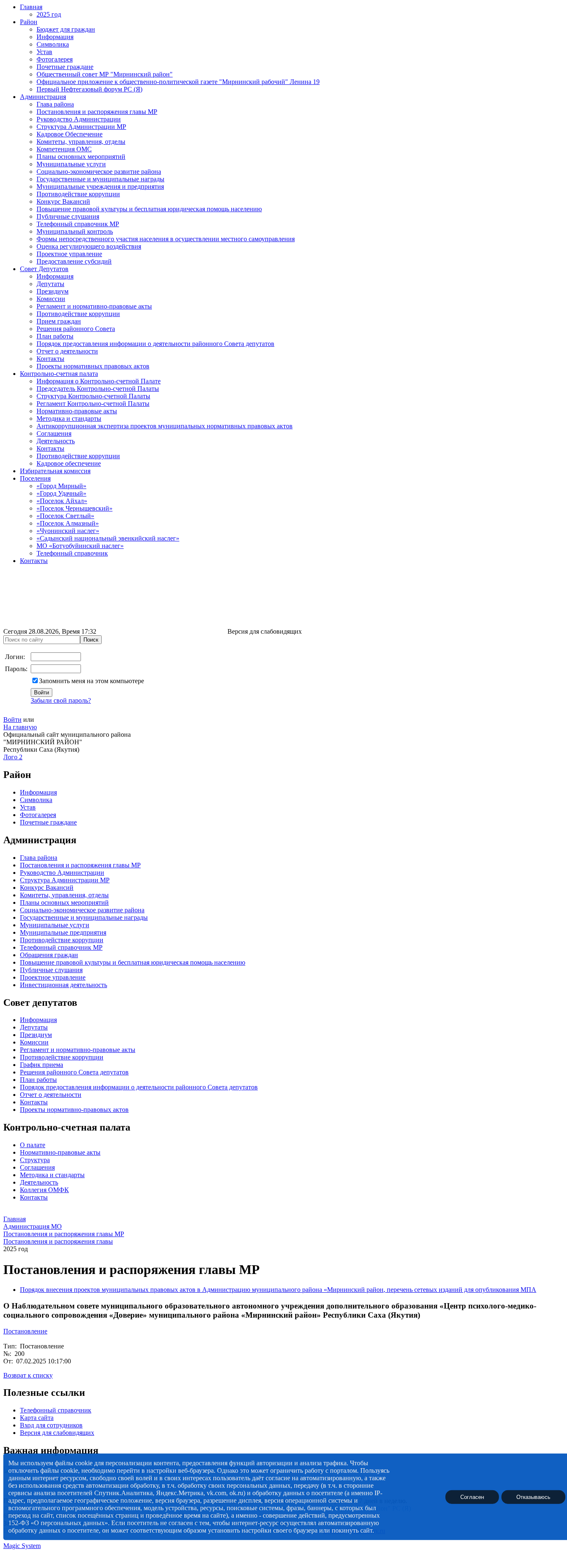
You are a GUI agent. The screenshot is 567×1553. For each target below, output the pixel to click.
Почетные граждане (65, 66)
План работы (55, 336)
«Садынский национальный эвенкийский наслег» (108, 538)
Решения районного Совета (76, 328)
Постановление (25, 1331)
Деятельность (56, 440)
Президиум (52, 291)
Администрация (43, 96)
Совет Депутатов (44, 268)
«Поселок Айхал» (62, 500)
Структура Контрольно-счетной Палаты (93, 396)
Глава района (55, 104)
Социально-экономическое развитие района (99, 171)
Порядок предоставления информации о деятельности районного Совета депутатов (155, 343)
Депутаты (50, 283)
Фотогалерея (55, 59)
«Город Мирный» (61, 485)
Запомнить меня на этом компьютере (91, 680)
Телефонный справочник (72, 553)
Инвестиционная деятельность (63, 984)
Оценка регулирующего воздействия (89, 246)
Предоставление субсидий (74, 261)
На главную (20, 727)
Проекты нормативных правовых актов (93, 366)
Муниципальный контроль (75, 231)
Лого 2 (12, 756)
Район (28, 21)
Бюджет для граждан (66, 29)
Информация (55, 36)
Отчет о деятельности (67, 351)
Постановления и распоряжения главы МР (97, 111)
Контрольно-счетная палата (59, 373)
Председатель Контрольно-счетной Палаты (98, 388)
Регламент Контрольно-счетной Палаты (93, 403)
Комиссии (51, 298)
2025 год (49, 14)
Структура (35, 1159)
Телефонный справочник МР (78, 223)
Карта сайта (37, 1417)
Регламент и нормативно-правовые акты (94, 306)
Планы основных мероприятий (81, 156)
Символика (53, 44)
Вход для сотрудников (51, 1425)
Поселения (35, 478)
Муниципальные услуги (71, 164)
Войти (12, 719)
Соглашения (54, 433)
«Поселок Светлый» (65, 515)
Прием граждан (59, 321)
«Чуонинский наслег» (68, 530)
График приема (41, 1064)
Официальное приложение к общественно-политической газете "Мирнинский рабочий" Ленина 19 (178, 81)
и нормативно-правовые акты (92, 1049)
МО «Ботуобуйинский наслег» (80, 545)
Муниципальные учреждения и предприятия (100, 186)
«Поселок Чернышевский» (74, 508)
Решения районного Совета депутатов (74, 1072)
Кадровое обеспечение (69, 463)
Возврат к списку (28, 1375)
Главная (31, 6)
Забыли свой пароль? (61, 700)
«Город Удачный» (61, 493)
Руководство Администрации (79, 119)
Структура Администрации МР (81, 126)
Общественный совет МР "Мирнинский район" (105, 74)
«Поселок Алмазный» (68, 523)
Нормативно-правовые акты (77, 411)
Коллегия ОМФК (44, 1189)
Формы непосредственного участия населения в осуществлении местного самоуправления (166, 238)
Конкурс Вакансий (63, 201)
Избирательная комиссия (55, 470)
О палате (32, 1144)
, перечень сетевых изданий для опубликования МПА (460, 1289)
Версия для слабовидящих (57, 1432)
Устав (44, 51)
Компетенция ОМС (64, 149)
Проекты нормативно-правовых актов (74, 1109)
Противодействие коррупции (78, 194)
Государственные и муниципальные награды (100, 179)
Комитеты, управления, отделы (81, 141)
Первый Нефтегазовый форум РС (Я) (89, 89)
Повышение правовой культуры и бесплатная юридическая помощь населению (149, 208)
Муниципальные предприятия (63, 932)
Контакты (50, 358)
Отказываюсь (533, 1497)
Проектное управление (69, 253)
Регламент (34, 1049)
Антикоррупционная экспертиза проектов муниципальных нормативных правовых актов (165, 426)
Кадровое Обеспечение (70, 134)
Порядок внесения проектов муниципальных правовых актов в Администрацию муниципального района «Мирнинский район (202, 1289)
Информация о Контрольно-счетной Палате (99, 381)
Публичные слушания (68, 216)
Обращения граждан (49, 954)
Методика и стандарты (69, 418)
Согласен (472, 1497)
